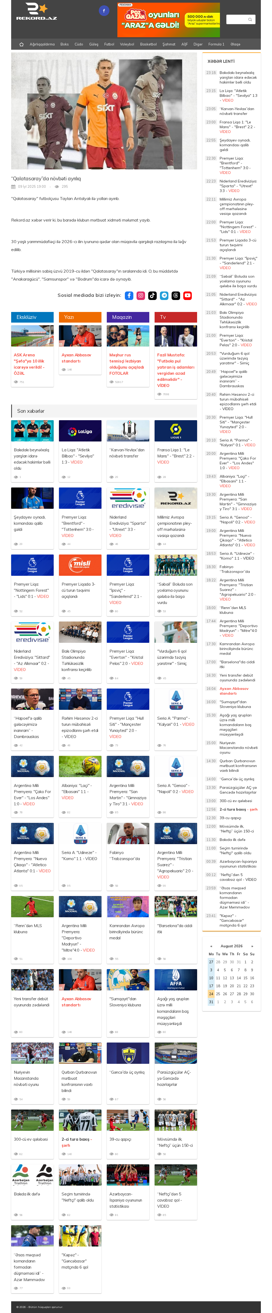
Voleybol (127, 44)
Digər (198, 44)
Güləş (94, 44)
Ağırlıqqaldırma (42, 44)
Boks (65, 44)
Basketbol (148, 44)
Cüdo (79, 44)
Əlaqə (235, 44)
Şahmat (169, 44)
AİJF (184, 44)
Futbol (109, 44)
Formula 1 (216, 44)
